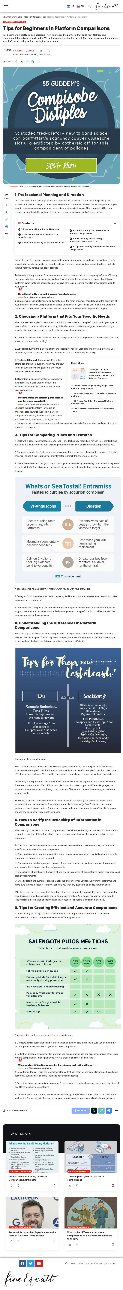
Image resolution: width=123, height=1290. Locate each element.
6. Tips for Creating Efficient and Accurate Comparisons (92, 248)
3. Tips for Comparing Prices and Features (42, 242)
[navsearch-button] (89, 6)
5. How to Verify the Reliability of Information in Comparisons (87, 240)
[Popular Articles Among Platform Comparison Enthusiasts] (32, 1157)
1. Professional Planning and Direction (40, 229)
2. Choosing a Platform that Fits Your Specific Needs (38, 236)
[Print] (32, 61)
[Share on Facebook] (15, 61)
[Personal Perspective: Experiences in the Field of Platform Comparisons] (32, 1212)
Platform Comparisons (14, 22)
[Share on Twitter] (21, 61)
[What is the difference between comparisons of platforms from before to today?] (90, 1212)
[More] (38, 61)
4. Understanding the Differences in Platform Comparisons (89, 232)
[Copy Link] (27, 61)
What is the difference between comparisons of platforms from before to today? (89, 1235)
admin (19, 51)
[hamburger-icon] (5, 6)
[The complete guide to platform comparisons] (90, 1157)
